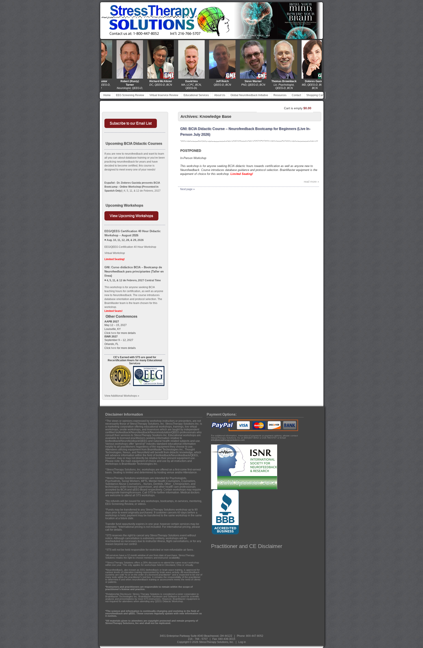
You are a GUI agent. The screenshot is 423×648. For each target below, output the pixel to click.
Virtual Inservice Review (163, 95)
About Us (219, 95)
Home (107, 95)
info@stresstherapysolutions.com (228, 440)
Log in (242, 642)
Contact (296, 95)
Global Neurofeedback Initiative (249, 95)
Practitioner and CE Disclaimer (246, 546)
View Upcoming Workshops (131, 216)
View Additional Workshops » (121, 395)
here (114, 333)
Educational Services (196, 95)
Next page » (187, 189)
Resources (279, 95)
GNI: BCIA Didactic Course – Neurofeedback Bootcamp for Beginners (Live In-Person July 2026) (245, 131)
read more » (311, 181)
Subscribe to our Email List (131, 123)
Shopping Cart (315, 95)
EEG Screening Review (130, 95)
